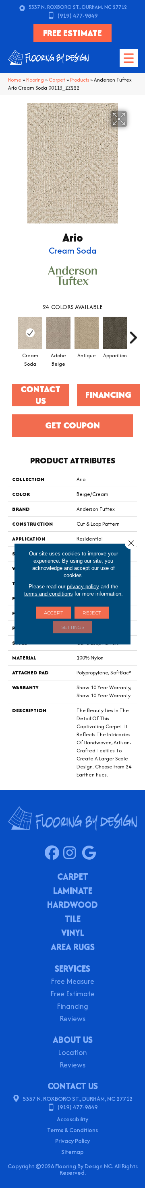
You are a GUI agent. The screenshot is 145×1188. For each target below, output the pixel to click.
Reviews (72, 1019)
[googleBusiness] (91, 853)
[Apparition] (115, 333)
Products (79, 80)
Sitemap (72, 1151)
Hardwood (72, 905)
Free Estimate (72, 994)
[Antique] (86, 333)
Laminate (72, 891)
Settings (72, 627)
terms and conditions (48, 594)
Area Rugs (73, 947)
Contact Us (40, 395)
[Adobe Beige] (58, 333)
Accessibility (72, 1119)
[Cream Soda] (30, 333)
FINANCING (108, 394)
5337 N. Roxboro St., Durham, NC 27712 (78, 7)
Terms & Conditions (72, 1130)
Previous (12, 334)
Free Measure (72, 982)
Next (133, 334)
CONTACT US (73, 1085)
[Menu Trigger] (129, 58)
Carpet (57, 80)
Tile (73, 919)
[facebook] (54, 853)
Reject (92, 613)
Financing (72, 1007)
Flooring (35, 80)
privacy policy (83, 587)
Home (14, 80)
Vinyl (72, 933)
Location (72, 1053)
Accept (53, 613)
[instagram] (72, 853)
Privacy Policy (72, 1141)
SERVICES (72, 968)
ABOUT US (73, 1039)
